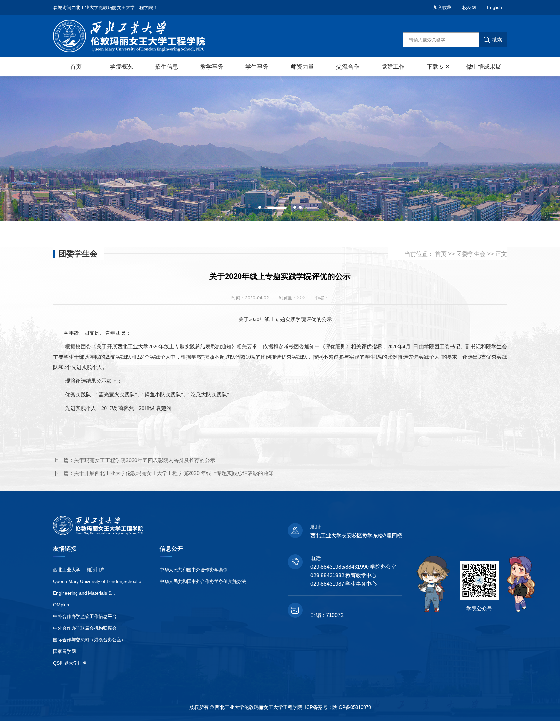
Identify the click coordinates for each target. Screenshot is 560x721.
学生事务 (257, 67)
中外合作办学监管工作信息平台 (85, 616)
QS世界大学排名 (70, 663)
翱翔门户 (96, 569)
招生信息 (166, 67)
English (494, 7)
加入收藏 (442, 7)
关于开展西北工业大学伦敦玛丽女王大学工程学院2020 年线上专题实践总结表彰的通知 (174, 473)
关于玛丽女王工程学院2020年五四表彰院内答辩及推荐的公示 (144, 460)
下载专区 (438, 67)
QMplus (61, 604)
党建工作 (393, 67)
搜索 (497, 39)
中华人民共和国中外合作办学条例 (194, 569)
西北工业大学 (66, 569)
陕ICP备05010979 (351, 707)
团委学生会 (470, 253)
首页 (76, 67)
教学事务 (212, 67)
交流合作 (347, 67)
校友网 (469, 7)
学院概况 (121, 67)
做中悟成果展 (483, 67)
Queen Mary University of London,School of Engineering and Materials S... (98, 587)
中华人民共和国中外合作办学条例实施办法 (203, 581)
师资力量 (302, 67)
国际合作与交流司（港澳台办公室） (89, 639)
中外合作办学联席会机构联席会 (85, 628)
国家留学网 (64, 651)
